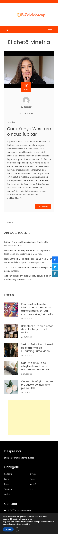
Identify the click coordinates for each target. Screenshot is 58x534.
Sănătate (8, 489)
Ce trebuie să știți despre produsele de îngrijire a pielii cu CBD (37, 385)
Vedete (12, 122)
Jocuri (6, 484)
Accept (8, 529)
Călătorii (8, 474)
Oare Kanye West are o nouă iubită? (29, 131)
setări (26, 524)
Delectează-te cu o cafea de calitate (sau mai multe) (37, 329)
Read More (43, 206)
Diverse (33, 474)
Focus (32, 479)
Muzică (33, 484)
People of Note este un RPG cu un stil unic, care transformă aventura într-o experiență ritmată (37, 309)
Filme (6, 479)
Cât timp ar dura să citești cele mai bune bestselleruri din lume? (35, 366)
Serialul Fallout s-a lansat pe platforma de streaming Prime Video (37, 348)
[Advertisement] (29, 417)
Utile (32, 489)
